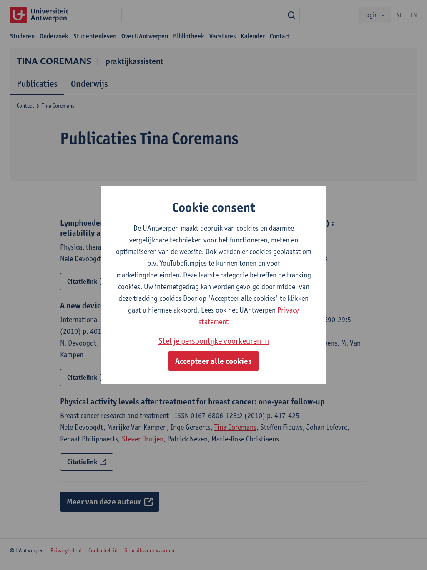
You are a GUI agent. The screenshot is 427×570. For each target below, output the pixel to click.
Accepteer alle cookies (213, 361)
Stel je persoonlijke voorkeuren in (213, 341)
